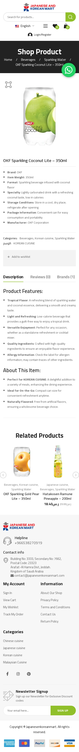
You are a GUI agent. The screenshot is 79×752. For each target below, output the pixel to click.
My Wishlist (11, 607)
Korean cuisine (44, 238)
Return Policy (49, 621)
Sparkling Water (55, 60)
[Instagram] (18, 674)
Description (13, 277)
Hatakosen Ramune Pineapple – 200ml (57, 496)
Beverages (28, 60)
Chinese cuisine (13, 640)
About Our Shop (51, 592)
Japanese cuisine (57, 484)
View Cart (9, 600)
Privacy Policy (49, 600)
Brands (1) (66, 277)
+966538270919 (28, 543)
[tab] (13, 278)
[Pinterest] (28, 674)
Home (8, 60)
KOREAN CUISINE (24, 243)
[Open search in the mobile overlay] (39, 17)
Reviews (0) (40, 277)
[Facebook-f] (7, 674)
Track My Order (13, 614)
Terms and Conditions (55, 607)
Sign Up (62, 710)
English (25, 26)
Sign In (7, 592)
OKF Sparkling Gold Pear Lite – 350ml (21, 496)
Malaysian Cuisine (15, 662)
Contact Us (48, 614)
